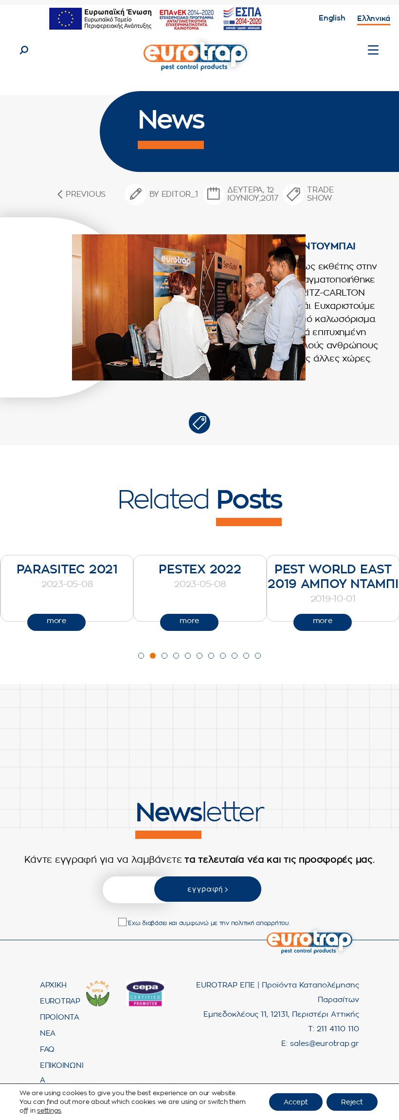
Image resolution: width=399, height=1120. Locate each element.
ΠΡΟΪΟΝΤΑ (59, 1017)
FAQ (47, 1049)
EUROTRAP (60, 1001)
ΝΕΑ (47, 1033)
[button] (141, 656)
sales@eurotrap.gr (324, 1043)
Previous (86, 194)
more (98, 621)
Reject (352, 1102)
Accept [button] (296, 1102)
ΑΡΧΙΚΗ (53, 985)
